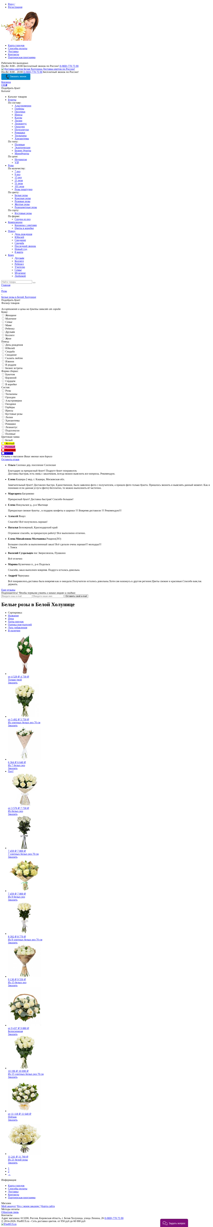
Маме (8, 325)
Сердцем (10, 381)
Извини (9, 361)
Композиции (15, 222)
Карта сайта (48, 1206)
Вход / (11, 4)
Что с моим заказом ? (29, 1206)
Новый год (21, 249)
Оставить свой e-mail (76, 596)
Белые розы (21, 195)
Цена (11, 618)
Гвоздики (20, 111)
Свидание (20, 240)
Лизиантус (21, 123)
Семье (18, 270)
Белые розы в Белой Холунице (18, 297)
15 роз (18, 177)
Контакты (13, 54)
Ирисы (18, 114)
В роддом (10, 364)
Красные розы (23, 198)
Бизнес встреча (13, 368)
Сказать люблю (14, 358)
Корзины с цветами (26, 225)
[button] (174, 1223)
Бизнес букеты (23, 150)
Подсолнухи (22, 129)
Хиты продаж (16, 621)
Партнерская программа (21, 57)
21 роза (19, 180)
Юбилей (19, 237)
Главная (5, 285)
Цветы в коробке (24, 228)
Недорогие (21, 159)
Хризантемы (22, 138)
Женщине (10, 315)
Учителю (20, 267)
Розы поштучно (23, 189)
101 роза (19, 186)
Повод (11, 231)
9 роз (17, 174)
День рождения (23, 234)
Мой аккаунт (8, 1206)
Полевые (20, 144)
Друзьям (19, 258)
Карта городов (16, 45)
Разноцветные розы (26, 207)
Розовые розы (22, 201)
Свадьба (19, 243)
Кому (11, 255)
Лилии (18, 120)
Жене (8, 338)
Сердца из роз (22, 219)
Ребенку (19, 264)
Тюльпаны (21, 135)
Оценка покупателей (20, 624)
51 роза (19, 183)
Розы (11, 165)
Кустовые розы (23, 213)
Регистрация (15, 7)
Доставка (13, 51)
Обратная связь (10, 1212)
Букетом (10, 374)
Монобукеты (22, 153)
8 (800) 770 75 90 (69, 66)
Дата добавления (17, 627)
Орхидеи (20, 126)
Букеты (12, 99)
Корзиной (10, 377)
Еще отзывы (8, 589)
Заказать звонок (17, 76)
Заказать (12, 682)
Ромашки (20, 132)
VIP (17, 162)
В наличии (14, 630)
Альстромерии (23, 105)
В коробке (11, 384)
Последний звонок (25, 246)
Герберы (19, 108)
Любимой (20, 276)
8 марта (19, 252)
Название (13, 615)
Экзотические (22, 147)
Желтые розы (22, 204)
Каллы (18, 117)
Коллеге (19, 261)
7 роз (17, 171)
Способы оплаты (17, 48)
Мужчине (20, 273)
